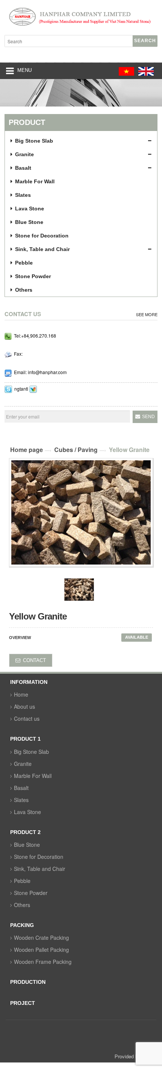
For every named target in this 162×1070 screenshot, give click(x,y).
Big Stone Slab (31, 751)
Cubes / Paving (76, 449)
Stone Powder (30, 892)
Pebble (22, 880)
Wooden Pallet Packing (41, 949)
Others (22, 905)
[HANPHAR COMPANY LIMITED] (81, 18)
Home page (26, 449)
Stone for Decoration (38, 856)
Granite (23, 763)
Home (21, 694)
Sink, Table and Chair (39, 868)
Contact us (27, 718)
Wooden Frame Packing (43, 961)
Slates (21, 800)
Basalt (21, 787)
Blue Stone (27, 844)
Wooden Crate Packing (41, 937)
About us (24, 706)
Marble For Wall (33, 775)
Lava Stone (27, 812)
